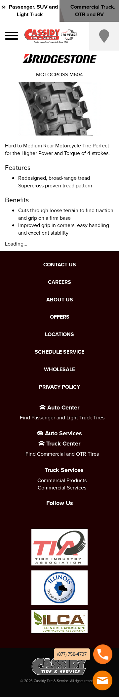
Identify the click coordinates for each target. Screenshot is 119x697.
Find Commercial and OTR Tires (62, 454)
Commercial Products (62, 480)
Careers (59, 282)
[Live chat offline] (102, 680)
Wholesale (59, 369)
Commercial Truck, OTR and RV (92, 10)
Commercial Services (62, 487)
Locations (59, 334)
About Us (59, 299)
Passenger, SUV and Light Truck (33, 10)
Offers (59, 317)
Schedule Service (59, 352)
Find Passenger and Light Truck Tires (62, 417)
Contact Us (59, 264)
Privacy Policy (59, 387)
